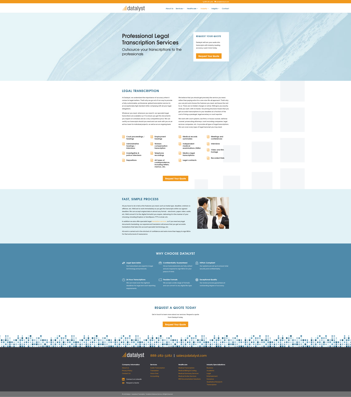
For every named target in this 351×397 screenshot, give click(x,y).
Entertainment (212, 376)
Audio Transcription (157, 368)
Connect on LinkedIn (134, 379)
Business (210, 368)
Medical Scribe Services (187, 376)
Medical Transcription (186, 368)
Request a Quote (132, 383)
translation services (159, 221)
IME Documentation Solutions (189, 379)
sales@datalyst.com (191, 355)
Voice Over (154, 373)
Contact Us (126, 373)
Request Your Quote (208, 56)
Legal (209, 373)
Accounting (154, 376)
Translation (154, 370)
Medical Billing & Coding (187, 370)
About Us (169, 9)
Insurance (210, 379)
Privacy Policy (127, 370)
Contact (225, 9)
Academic (210, 370)
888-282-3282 (208, 1)
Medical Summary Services (188, 373)
